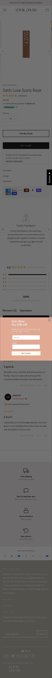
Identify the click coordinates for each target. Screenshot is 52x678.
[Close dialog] (49, 320)
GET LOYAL (26, 353)
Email (14, 343)
